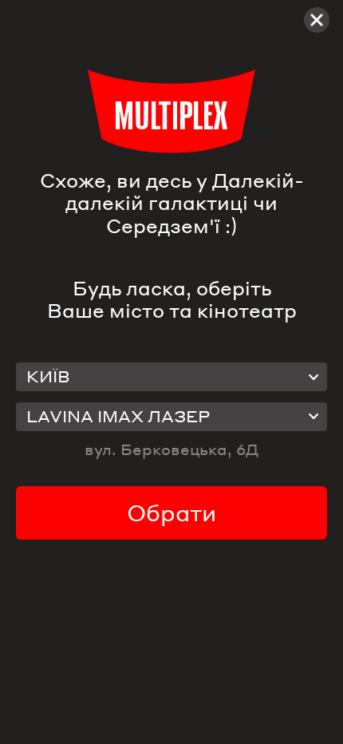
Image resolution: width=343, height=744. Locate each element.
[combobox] (171, 376)
